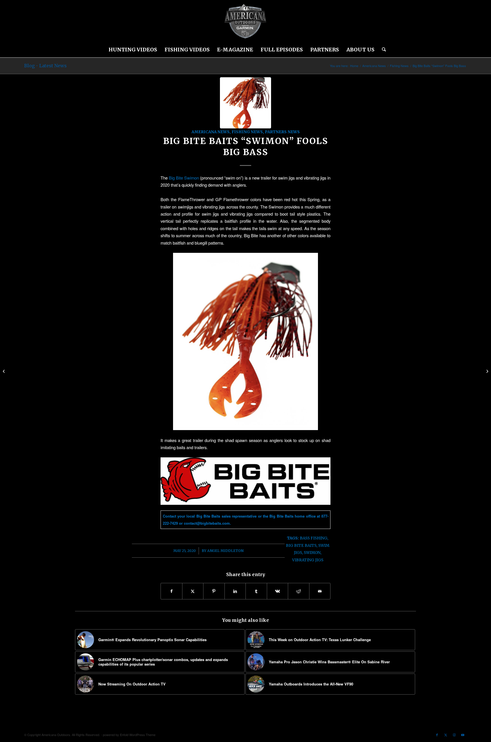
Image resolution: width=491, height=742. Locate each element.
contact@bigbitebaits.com (207, 523)
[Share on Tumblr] (256, 591)
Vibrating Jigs (307, 560)
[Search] (382, 50)
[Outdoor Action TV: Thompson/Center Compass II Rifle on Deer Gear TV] (486, 371)
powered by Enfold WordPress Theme (129, 734)
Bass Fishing (313, 538)
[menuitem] (133, 50)
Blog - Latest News (45, 65)
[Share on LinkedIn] (235, 591)
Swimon (312, 552)
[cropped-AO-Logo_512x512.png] (245, 21)
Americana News (211, 132)
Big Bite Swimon (183, 178)
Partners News (282, 132)
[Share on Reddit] (298, 591)
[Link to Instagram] (454, 734)
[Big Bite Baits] (245, 102)
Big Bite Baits (301, 545)
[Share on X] (192, 591)
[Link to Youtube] (462, 734)
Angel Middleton (225, 551)
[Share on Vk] (277, 591)
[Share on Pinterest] (213, 591)
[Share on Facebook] (171, 591)
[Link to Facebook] (437, 734)
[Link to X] (445, 734)
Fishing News (247, 132)
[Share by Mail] (319, 591)
